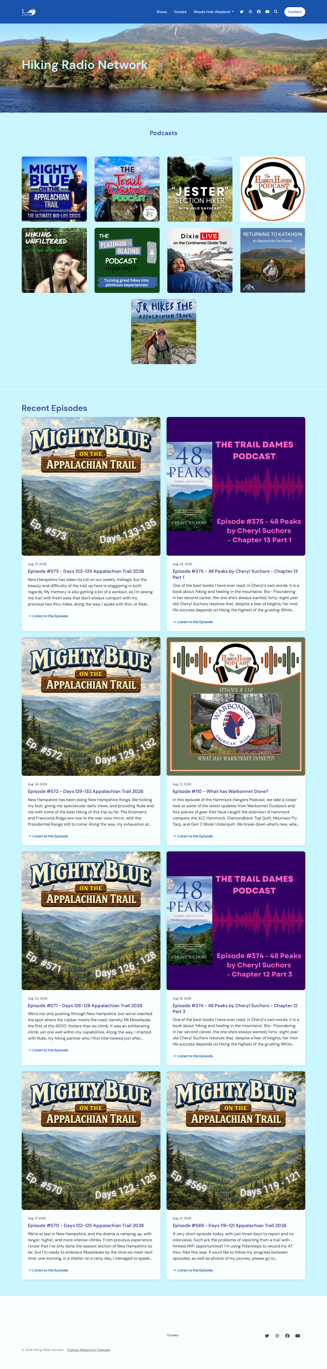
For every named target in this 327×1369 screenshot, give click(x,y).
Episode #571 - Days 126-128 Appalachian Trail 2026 (85, 1006)
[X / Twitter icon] (267, 1336)
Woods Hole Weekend (212, 11)
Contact (295, 11)
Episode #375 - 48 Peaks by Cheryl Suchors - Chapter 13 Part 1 (235, 574)
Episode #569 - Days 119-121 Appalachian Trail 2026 (229, 1225)
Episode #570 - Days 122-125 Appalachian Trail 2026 (86, 1225)
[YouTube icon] (297, 1336)
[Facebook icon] (287, 1336)
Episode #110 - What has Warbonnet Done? (220, 791)
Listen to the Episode (50, 616)
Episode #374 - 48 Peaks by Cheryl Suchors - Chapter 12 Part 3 (235, 1009)
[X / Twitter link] (242, 12)
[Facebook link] (259, 12)
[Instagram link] (250, 12)
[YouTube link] (267, 12)
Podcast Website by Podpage (88, 1350)
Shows (161, 11)
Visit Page (54, 201)
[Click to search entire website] (276, 12)
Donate (180, 11)
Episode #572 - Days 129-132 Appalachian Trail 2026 (85, 791)
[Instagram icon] (277, 1336)
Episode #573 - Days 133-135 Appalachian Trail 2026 (86, 571)
